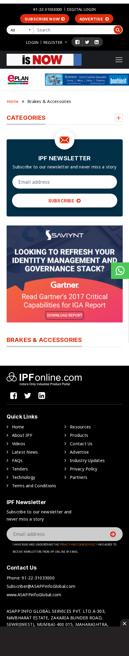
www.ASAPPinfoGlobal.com (34, 594)
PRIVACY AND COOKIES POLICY (78, 544)
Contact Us (81, 443)
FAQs (17, 460)
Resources (80, 427)
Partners (78, 477)
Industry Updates (87, 460)
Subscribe (61, 200)
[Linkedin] (96, 42)
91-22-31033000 (47, 9)
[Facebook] (77, 42)
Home (13, 101)
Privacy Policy (84, 469)
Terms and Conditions (34, 485)
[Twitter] (87, 42)
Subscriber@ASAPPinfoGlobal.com (41, 586)
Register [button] (53, 42)
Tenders (20, 469)
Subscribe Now (42, 19)
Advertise (92, 19)
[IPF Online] (44, 59)
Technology (23, 477)
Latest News (25, 452)
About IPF (22, 435)
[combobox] (21, 29)
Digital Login (81, 9)
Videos (19, 443)
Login (32, 42)
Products (79, 435)
